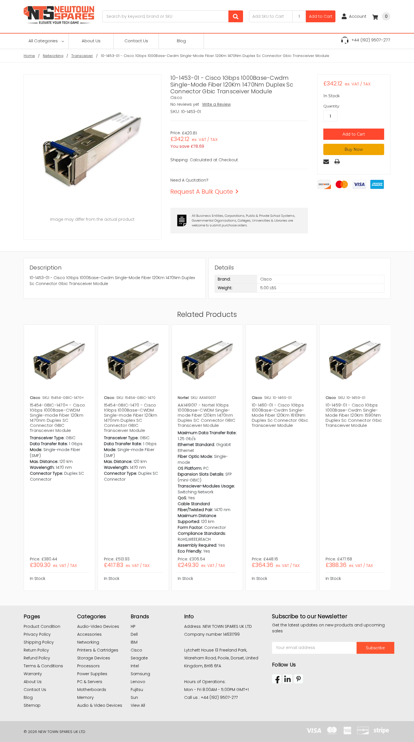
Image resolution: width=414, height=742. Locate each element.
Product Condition (42, 626)
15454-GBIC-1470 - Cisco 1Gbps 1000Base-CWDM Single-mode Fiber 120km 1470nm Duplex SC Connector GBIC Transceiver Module (130, 417)
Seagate (139, 658)
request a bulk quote (201, 191)
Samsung (140, 674)
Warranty (33, 674)
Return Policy (36, 650)
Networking (88, 642)
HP (133, 626)
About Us (91, 41)
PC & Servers (89, 681)
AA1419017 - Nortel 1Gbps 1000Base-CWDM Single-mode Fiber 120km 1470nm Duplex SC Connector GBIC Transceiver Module (206, 415)
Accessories (89, 634)
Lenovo (138, 681)
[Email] (326, 161)
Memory (85, 697)
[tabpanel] (59, 458)
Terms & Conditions (43, 666)
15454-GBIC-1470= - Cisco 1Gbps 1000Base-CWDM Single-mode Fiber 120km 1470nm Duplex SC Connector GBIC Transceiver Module (57, 417)
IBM (134, 642)
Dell (134, 634)
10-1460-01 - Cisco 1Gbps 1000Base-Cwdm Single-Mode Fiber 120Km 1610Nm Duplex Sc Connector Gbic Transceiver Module (280, 415)
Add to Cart (320, 16)
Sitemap (32, 705)
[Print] (337, 161)
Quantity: (331, 106)
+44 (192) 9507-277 (370, 40)
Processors (88, 666)
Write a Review (216, 104)
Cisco (136, 650)
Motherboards (91, 689)
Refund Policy (37, 658)
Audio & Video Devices (99, 705)
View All (138, 705)
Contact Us (136, 41)
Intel (135, 666)
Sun (134, 697)
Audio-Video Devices (98, 626)
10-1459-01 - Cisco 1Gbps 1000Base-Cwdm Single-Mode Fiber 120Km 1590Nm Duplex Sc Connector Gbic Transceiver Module (354, 415)
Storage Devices (93, 658)
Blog (181, 41)
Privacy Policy (37, 634)
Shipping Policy (39, 642)
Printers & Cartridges (97, 650)
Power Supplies (92, 674)
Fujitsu (137, 689)
